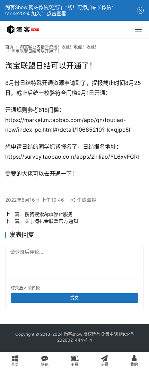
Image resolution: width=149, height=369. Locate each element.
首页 (9, 47)
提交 (74, 297)
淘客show (73, 334)
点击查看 (56, 13)
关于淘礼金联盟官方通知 (51, 221)
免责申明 (109, 334)
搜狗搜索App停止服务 (49, 214)
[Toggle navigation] (138, 29)
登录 (15, 288)
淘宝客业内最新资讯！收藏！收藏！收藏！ (59, 47)
